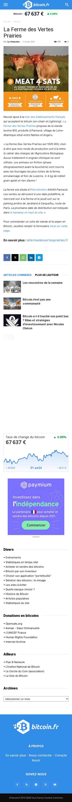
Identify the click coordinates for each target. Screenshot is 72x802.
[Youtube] (54, 784)
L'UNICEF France (16, 632)
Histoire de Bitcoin (17, 594)
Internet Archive (16, 641)
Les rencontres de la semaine (43, 282)
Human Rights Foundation (21, 637)
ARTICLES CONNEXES (17, 275)
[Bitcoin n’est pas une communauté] (12, 304)
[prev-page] (5, 337)
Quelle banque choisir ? (20, 589)
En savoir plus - (16, 755)
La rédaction (13, 41)
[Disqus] (36, 388)
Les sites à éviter (16, 584)
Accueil (6, 21)
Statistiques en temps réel (22, 562)
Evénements (13, 557)
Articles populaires (17, 598)
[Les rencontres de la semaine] (12, 287)
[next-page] (11, 337)
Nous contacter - (41, 755)
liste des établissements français (45, 116)
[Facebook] (6, 257)
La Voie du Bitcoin (17, 675)
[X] (15, 257)
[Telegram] (39, 257)
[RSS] (26, 784)
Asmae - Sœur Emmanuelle (22, 628)
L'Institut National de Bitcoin (23, 666)
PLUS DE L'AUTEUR (47, 275)
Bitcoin (17, 21)
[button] (5, 4)
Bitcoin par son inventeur (21, 571)
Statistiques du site (17, 603)
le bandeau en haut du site (26, 212)
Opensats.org (14, 623)
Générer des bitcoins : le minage (26, 580)
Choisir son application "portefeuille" (28, 575)
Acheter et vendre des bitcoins (25, 566)
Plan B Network (15, 662)
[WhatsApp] (23, 257)
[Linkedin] (31, 257)
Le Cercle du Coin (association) (25, 671)
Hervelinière (39, 189)
